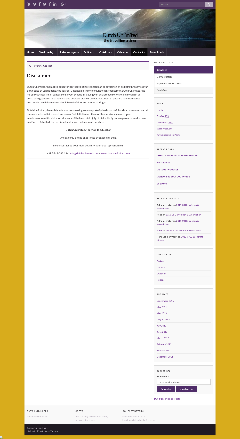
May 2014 (162, 307)
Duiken (88, 52)
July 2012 (161, 325)
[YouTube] (28, 3)
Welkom (162, 183)
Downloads (157, 52)
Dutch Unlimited (120, 35)
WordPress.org (164, 128)
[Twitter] (45, 3)
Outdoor (105, 52)
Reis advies (163, 162)
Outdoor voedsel (167, 169)
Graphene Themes (49, 431)
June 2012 (162, 331)
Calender (122, 52)
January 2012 (163, 350)
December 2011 (165, 356)
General (161, 267)
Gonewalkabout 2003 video (173, 176)
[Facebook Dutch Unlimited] (40, 3)
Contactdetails (164, 76)
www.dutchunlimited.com (115, 153)
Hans (159, 230)
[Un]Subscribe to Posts (168, 134)
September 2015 (165, 300)
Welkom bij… (47, 52)
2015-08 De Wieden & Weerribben (177, 155)
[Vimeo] (34, 3)
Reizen (160, 279)
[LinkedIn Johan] (54, 3)
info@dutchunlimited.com (84, 153)
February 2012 (164, 344)
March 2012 (163, 338)
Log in (160, 110)
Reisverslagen (69, 52)
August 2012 (163, 319)
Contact (138, 52)
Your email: (163, 376)
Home (30, 52)
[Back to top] (233, 432)
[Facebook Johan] (50, 3)
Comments (165, 122)
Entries (163, 116)
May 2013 (162, 313)
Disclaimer (162, 90)
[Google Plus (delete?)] (63, 3)
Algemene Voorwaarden (169, 83)
